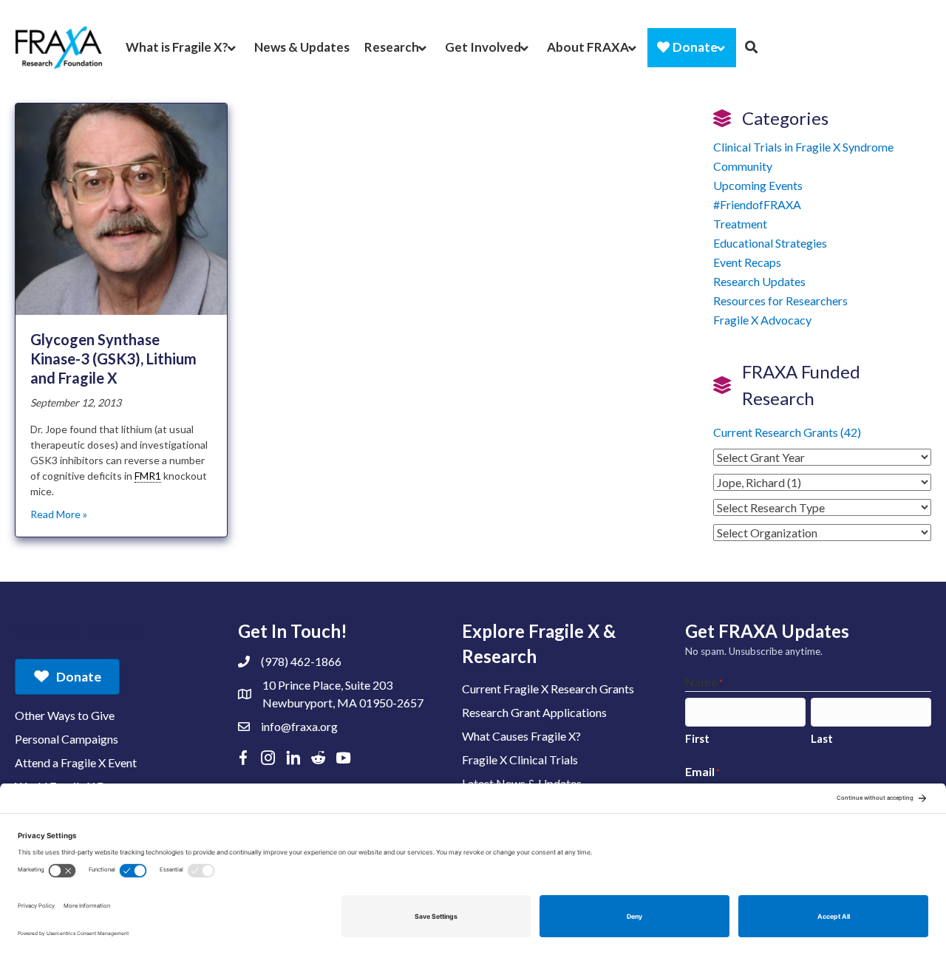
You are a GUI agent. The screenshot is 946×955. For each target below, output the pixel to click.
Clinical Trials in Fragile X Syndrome (803, 147)
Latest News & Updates (522, 783)
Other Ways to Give (65, 715)
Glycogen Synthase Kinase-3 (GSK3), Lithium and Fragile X (113, 358)
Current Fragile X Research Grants (548, 689)
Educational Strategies (770, 243)
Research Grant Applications (534, 712)
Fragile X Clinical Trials (520, 759)
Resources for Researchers (780, 300)
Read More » (58, 514)
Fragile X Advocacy (762, 320)
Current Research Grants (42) (787, 432)
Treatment (740, 224)
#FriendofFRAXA (757, 204)
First (697, 738)
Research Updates (759, 281)
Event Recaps (747, 262)
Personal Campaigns (66, 739)
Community (742, 166)
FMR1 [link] (148, 475)
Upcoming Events (758, 185)
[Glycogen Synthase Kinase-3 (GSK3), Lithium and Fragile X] (121, 208)
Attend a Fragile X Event (76, 762)
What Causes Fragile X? (521, 736)
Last (822, 738)
